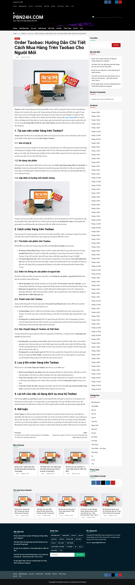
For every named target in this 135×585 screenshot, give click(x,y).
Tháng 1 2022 (95, 297)
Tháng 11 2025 (96, 135)
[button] (121, 28)
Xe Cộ (67, 6)
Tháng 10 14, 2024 (25, 57)
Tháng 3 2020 (95, 362)
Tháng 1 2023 (95, 262)
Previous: (32, 435)
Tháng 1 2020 (95, 370)
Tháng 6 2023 (95, 243)
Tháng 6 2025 (95, 154)
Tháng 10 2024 (96, 185)
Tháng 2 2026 (95, 124)
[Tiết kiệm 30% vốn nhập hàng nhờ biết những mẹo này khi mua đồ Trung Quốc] (51, 456)
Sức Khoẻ (94, 437)
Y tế (72, 6)
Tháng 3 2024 (95, 208)
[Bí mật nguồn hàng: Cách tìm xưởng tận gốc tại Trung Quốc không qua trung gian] (111, 500)
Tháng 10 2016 (96, 385)
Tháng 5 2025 (95, 158)
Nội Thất (46, 6)
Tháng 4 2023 (95, 251)
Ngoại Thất (94, 425)
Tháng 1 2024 (95, 216)
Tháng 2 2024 (95, 212)
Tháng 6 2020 (95, 351)
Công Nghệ (94, 406)
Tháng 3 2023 (95, 254)
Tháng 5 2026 (95, 116)
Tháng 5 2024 (95, 201)
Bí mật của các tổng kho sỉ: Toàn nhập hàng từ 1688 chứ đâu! (76, 469)
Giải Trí (93, 417)
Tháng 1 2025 (95, 174)
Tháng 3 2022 (95, 289)
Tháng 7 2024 (95, 193)
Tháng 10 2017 (96, 377)
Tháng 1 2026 (95, 127)
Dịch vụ (17, 38)
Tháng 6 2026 (95, 112)
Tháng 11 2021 (96, 304)
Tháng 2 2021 (95, 320)
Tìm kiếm (94, 38)
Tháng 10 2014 (96, 389)
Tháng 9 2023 (95, 231)
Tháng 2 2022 (95, 293)
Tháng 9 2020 (95, 339)
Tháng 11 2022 (96, 270)
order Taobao (69, 117)
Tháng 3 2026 (95, 120)
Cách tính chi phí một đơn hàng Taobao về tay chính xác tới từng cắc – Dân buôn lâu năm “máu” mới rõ (105, 78)
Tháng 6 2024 (95, 197)
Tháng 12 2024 (96, 177)
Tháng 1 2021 (95, 324)
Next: (69, 435)
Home (15, 6)
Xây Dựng (94, 452)
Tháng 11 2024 (96, 181)
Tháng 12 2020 (96, 327)
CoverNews (73, 582)
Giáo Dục (94, 421)
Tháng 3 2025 (95, 166)
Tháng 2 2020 (95, 366)
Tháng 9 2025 (95, 143)
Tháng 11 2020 (96, 331)
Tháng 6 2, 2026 (113, 515)
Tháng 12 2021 (96, 301)
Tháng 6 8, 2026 (25, 473)
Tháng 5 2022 (95, 281)
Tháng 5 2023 (95, 247)
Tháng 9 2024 (95, 189)
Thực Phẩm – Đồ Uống (98, 448)
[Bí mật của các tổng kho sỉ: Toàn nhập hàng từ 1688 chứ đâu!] (76, 456)
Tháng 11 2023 (96, 224)
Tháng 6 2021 (95, 312)
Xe (92, 456)
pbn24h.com (28, 17)
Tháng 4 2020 (95, 358)
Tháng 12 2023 (96, 220)
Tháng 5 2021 (95, 316)
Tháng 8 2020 (95, 343)
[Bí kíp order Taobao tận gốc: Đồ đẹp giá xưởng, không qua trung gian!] (25, 456)
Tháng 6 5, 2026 (76, 473)
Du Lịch (31, 6)
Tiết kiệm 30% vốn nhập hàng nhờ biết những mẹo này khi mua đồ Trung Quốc (50, 469)
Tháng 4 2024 (95, 204)
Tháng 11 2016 (96, 381)
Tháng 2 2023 (95, 258)
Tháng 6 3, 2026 (91, 517)
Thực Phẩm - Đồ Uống (57, 546)
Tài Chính (94, 440)
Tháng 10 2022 (96, 274)
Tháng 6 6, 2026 (50, 473)
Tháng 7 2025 (95, 151)
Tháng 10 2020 (96, 335)
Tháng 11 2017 (96, 374)
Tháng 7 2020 (95, 347)
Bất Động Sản (22, 6)
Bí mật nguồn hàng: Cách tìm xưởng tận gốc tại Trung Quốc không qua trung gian (105, 85)
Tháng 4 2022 (95, 285)
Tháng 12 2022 (96, 266)
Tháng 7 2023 (95, 239)
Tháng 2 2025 (95, 170)
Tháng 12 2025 (96, 131)
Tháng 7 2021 (95, 308)
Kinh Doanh (38, 6)
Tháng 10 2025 (96, 139)
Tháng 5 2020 (95, 354)
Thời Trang (60, 6)
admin (17, 57)
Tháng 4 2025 (95, 162)
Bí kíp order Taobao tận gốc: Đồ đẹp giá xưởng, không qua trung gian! (25, 469)
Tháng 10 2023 (96, 227)
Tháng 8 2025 (95, 147)
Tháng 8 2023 (95, 235)
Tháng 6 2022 (95, 277)
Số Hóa (53, 6)
